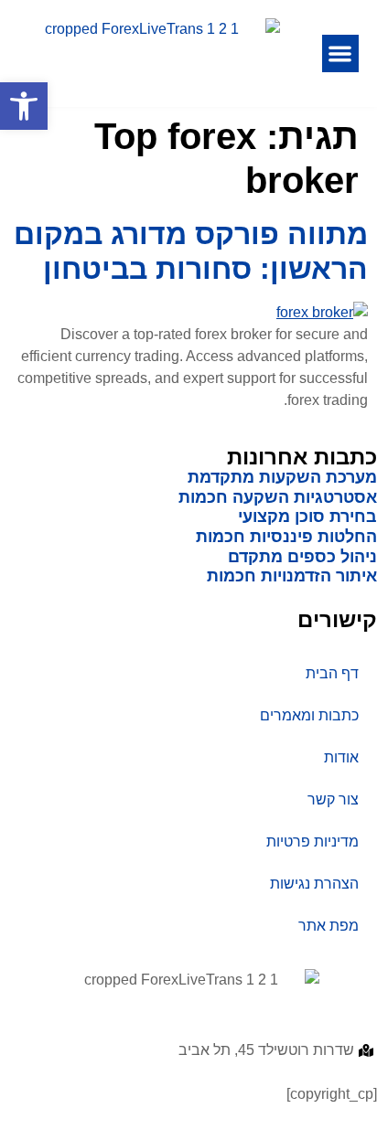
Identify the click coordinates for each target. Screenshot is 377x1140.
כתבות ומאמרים (309, 715)
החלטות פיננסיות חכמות (286, 536)
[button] (341, 53)
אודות (341, 757)
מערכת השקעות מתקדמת (282, 477)
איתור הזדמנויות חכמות (292, 576)
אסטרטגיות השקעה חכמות (277, 497)
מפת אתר (328, 925)
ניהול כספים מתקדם (302, 557)
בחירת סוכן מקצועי (307, 516)
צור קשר (333, 799)
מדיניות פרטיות (312, 841)
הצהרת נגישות (314, 883)
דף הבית (332, 673)
